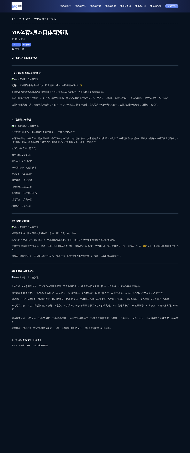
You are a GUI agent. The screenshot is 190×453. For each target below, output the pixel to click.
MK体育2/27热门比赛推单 (30, 340)
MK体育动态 (110, 6)
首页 (13, 19)
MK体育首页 (65, 6)
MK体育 (16, 45)
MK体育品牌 (95, 6)
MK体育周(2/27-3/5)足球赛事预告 (33, 345)
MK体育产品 (80, 6)
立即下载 (172, 6)
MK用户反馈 (125, 6)
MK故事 (26, 45)
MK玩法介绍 (140, 6)
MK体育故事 (155, 6)
